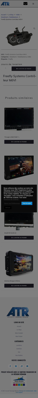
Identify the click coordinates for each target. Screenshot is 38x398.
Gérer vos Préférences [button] (12, 203)
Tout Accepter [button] (27, 203)
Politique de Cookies (11, 199)
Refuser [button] (7, 207)
